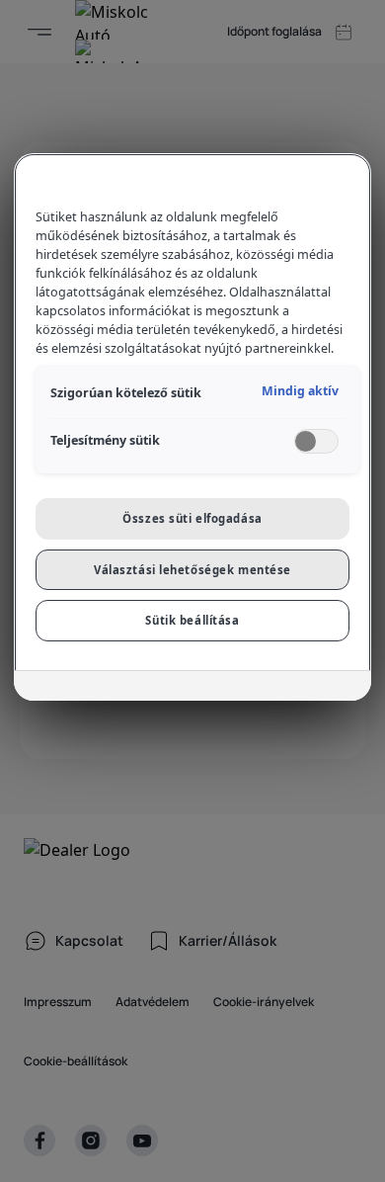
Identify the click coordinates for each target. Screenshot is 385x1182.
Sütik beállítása (192, 620)
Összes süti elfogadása (192, 518)
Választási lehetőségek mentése (192, 569)
